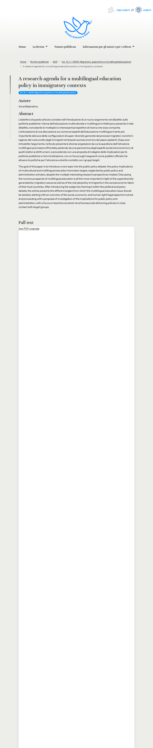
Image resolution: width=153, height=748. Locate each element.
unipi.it (147, 9)
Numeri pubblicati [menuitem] (65, 46)
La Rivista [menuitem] (39, 46)
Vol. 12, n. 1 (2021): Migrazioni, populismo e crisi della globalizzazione (96, 61)
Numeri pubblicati (39, 61)
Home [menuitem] (22, 46)
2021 (55, 61)
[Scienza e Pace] (76, 27)
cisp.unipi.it (123, 9)
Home (23, 61)
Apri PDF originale (29, 228)
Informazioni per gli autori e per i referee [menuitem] (107, 46)
